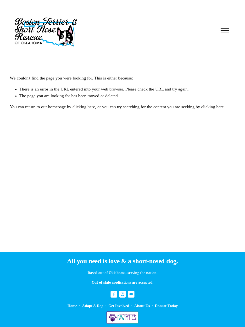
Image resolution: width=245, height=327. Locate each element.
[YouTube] (131, 294)
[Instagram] (122, 294)
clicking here (83, 106)
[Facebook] (114, 294)
